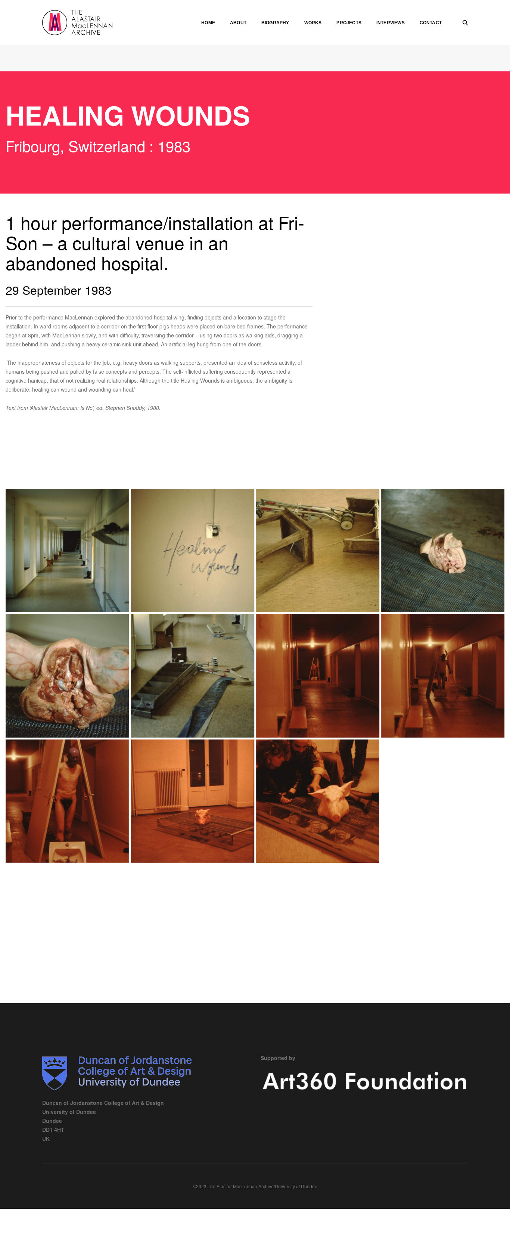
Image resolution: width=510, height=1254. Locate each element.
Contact (431, 22)
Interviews (390, 22)
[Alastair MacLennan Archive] (98, 21)
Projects (348, 22)
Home (208, 22)
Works (313, 22)
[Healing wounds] (67, 550)
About (238, 22)
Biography (275, 22)
